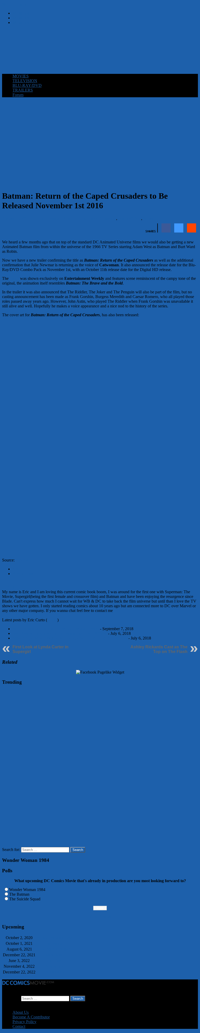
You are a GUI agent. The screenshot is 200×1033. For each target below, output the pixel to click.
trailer (14, 278)
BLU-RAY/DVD (27, 85)
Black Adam (54, 955)
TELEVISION (24, 81)
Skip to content (14, 4)
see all (52, 620)
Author (18, 569)
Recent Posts (23, 573)
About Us (20, 1012)
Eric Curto (39, 218)
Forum (17, 95)
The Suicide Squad (24, 899)
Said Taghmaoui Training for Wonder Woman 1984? (55, 629)
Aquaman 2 (54, 972)
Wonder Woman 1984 (27, 889)
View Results (100, 916)
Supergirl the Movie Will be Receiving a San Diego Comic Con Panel (69, 638)
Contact (18, 1026)
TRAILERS (22, 90)
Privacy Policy (24, 1021)
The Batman (19, 894)
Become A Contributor (31, 1017)
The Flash (54, 960)
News (148, 218)
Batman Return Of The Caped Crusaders (82, 218)
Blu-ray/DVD (129, 218)
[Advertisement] (100, 57)
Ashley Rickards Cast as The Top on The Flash (159, 649)
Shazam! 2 (54, 966)
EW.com (23, 560)
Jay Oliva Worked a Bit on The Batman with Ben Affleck (59, 633)
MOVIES (20, 76)
